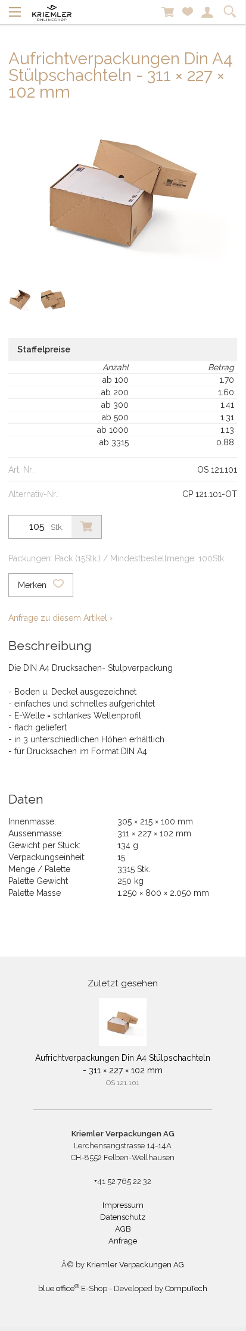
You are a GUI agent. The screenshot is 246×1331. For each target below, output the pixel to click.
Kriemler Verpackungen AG (135, 1264)
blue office (58, 1288)
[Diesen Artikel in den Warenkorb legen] (86, 526)
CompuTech (186, 1288)
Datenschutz (122, 1217)
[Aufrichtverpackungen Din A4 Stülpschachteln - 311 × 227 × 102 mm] (123, 1022)
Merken (33, 585)
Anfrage (122, 1240)
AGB (123, 1228)
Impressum (123, 1205)
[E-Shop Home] (52, 12)
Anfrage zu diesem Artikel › (60, 618)
